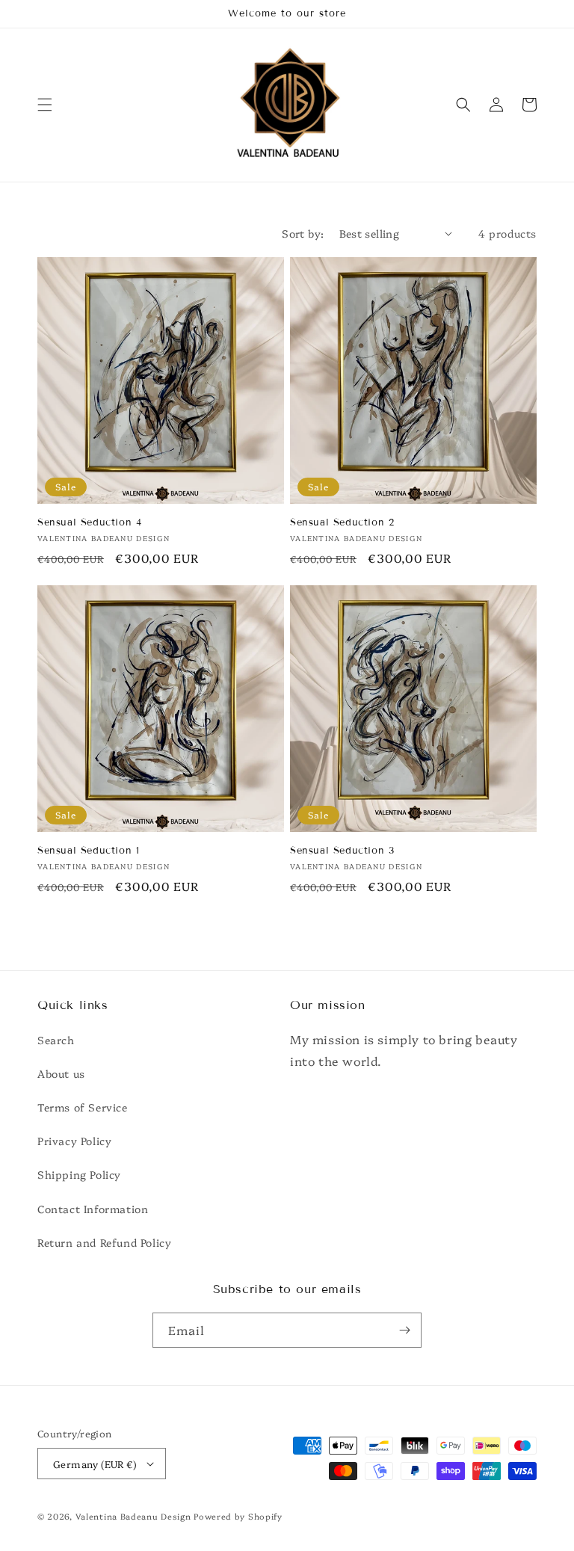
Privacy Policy (74, 1140)
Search (56, 1039)
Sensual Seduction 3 (342, 851)
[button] (44, 104)
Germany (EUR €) (94, 1463)
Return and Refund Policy (104, 1242)
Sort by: (303, 233)
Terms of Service (82, 1107)
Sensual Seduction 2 (342, 522)
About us (61, 1073)
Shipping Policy (79, 1174)
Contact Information (92, 1208)
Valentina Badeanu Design (134, 1516)
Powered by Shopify (238, 1516)
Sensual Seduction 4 (89, 522)
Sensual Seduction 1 (88, 851)
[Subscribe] (404, 1330)
